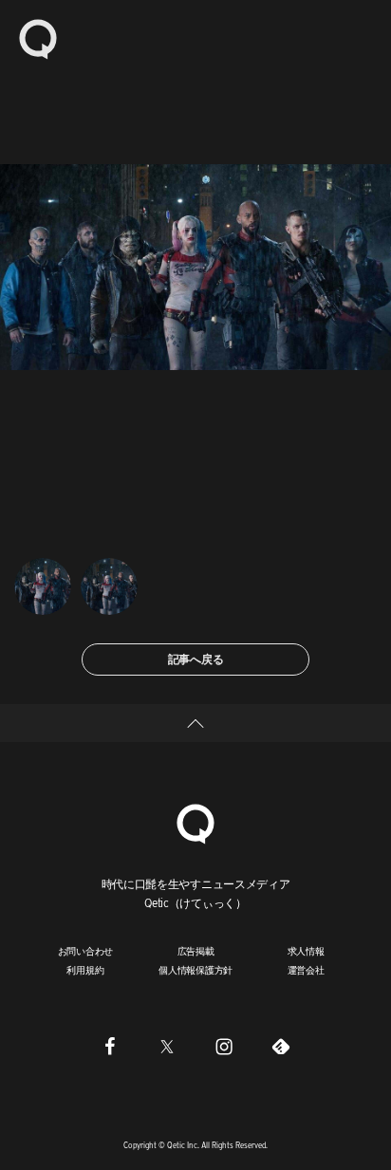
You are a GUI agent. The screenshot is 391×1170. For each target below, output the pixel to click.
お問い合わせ (86, 950)
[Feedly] (280, 1046)
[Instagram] (224, 1046)
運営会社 (306, 969)
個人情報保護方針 (195, 969)
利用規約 (84, 969)
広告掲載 (195, 950)
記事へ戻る (196, 659)
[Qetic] (38, 38)
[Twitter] (167, 1046)
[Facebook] (110, 1046)
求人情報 (306, 950)
